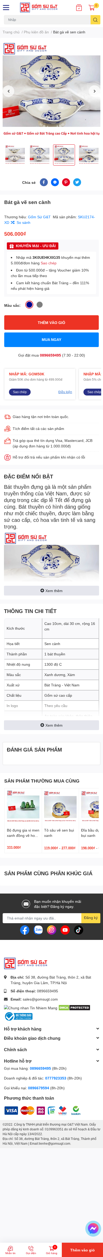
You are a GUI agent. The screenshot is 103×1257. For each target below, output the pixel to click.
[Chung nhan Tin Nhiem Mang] (30, 1007)
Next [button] (94, 91)
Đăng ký (91, 917)
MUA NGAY (51, 339)
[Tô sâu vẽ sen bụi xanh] (60, 806)
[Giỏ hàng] (91, 7)
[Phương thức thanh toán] (37, 1110)
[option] (51, 91)
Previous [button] (8, 91)
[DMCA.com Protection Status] (74, 1007)
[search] (95, 19)
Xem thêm (54, 590)
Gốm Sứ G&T (40, 217)
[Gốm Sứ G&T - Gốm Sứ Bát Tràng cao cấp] (43, 7)
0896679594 (38, 1088)
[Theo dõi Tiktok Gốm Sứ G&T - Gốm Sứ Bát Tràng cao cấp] (78, 929)
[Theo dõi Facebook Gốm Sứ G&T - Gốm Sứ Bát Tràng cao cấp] (24, 929)
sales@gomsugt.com (40, 999)
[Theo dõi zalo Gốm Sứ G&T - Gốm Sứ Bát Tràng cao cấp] (38, 929)
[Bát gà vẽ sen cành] (51, 91)
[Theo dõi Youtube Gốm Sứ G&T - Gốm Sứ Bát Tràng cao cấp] (65, 929)
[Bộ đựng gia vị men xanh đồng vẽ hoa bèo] (23, 806)
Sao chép (49, 263)
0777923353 (55, 1078)
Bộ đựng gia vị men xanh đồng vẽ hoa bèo (23, 835)
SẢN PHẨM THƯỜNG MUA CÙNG (41, 781)
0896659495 (50, 355)
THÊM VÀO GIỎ (51, 322)
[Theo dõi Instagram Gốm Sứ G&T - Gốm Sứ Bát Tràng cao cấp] (51, 929)
